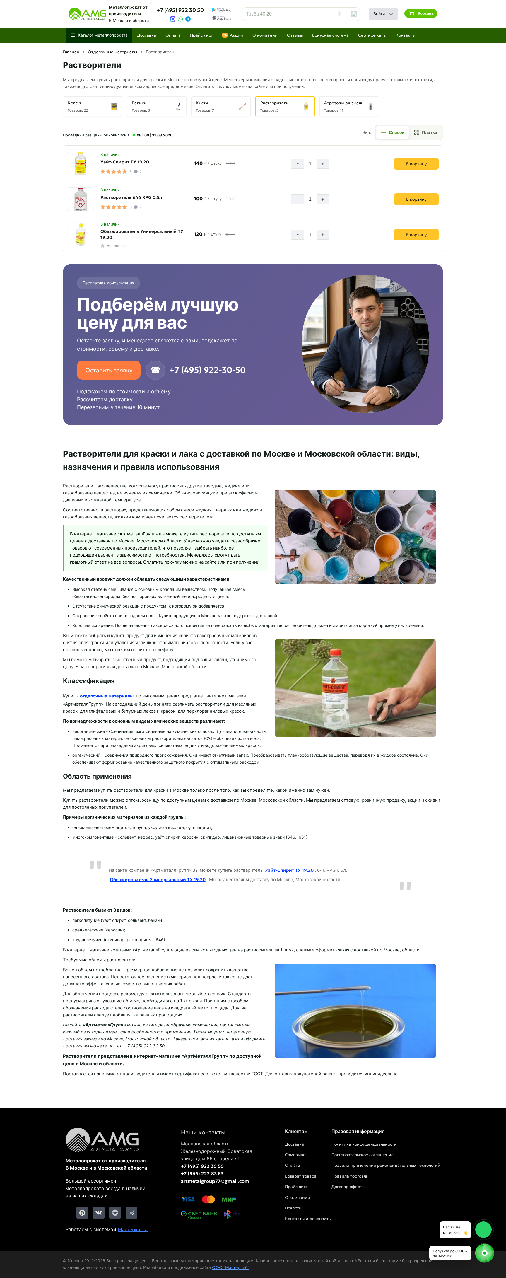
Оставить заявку (108, 370)
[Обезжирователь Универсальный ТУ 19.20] (80, 234)
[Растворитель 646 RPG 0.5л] (80, 199)
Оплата (173, 35)
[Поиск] (354, 14)
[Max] (172, 19)
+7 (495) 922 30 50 (180, 10)
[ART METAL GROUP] (87, 14)
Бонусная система (330, 35)
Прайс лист (201, 35)
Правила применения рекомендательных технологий (385, 1165)
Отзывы (295, 35)
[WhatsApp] (180, 19)
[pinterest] (82, 1213)
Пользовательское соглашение (362, 1154)
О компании (265, 35)
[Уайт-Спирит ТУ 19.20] (80, 163)
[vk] (99, 1213)
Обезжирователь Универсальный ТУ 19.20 (141, 234)
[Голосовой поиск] (339, 14)
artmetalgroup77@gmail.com (215, 1181)
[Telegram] (188, 19)
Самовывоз (296, 1154)
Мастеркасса (133, 1229)
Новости (293, 1208)
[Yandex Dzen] (115, 1213)
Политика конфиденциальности (364, 1144)
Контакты (405, 35)
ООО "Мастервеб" (230, 1267)
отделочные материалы (107, 696)
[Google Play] (221, 10)
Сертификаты (372, 35)
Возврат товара (301, 1176)
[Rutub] (131, 1213)
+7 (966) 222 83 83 (202, 1173)
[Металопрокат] (107, 1140)
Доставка (146, 35)
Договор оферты (348, 1186)
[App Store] (221, 18)
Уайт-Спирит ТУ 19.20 (124, 162)
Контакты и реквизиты (308, 1218)
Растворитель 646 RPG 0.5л (131, 197)
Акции (233, 35)
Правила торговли (350, 1176)
